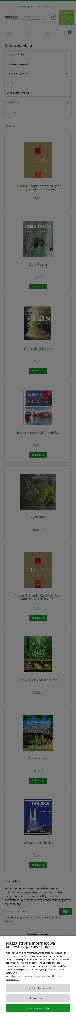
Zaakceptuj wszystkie (38, 1008)
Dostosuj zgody (38, 998)
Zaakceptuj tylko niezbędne (38, 988)
